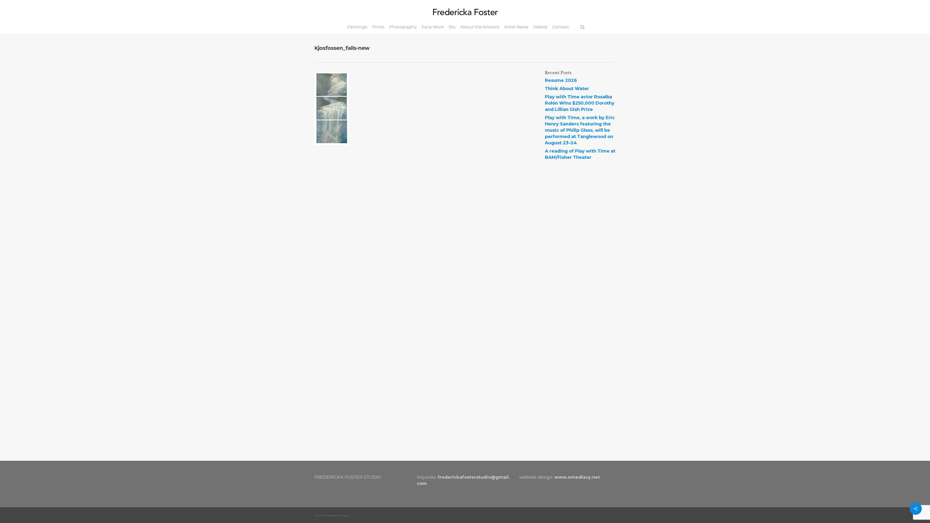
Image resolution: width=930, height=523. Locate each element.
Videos (540, 27)
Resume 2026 (561, 80)
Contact (560, 27)
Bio (452, 27)
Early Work (433, 27)
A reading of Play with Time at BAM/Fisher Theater (580, 154)
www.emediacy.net (577, 477)
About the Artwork (479, 27)
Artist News (516, 27)
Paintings (357, 27)
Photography (403, 27)
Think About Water (567, 88)
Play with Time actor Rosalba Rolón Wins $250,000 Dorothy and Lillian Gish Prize (579, 103)
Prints (378, 27)
